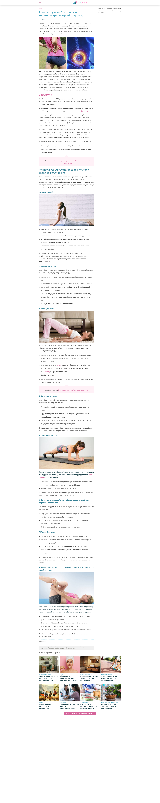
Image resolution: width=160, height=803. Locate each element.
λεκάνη (59, 365)
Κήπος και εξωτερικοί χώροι (109, 702)
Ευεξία (40, 8)
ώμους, (47, 372)
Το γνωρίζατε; (84, 702)
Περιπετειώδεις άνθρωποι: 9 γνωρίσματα (45, 706)
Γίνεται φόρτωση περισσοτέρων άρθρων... (80, 713)
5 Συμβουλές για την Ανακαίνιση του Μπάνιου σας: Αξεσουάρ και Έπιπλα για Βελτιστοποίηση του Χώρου (89, 678)
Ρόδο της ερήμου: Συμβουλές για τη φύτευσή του (108, 706)
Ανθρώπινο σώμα (106, 674)
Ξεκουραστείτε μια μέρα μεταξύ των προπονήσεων (109, 678)
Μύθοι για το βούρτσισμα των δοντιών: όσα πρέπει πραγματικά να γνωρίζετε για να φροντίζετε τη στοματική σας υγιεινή (69, 678)
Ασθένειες (63, 702)
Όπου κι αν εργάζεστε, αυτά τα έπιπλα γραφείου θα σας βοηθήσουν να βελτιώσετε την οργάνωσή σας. (48, 678)
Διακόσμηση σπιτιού (45, 674)
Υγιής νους (42, 702)
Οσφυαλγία (45, 94)
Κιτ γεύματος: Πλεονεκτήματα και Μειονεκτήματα (88, 706)
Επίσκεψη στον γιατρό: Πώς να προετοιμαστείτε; (69, 706)
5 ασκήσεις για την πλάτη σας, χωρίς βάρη (73, 390)
